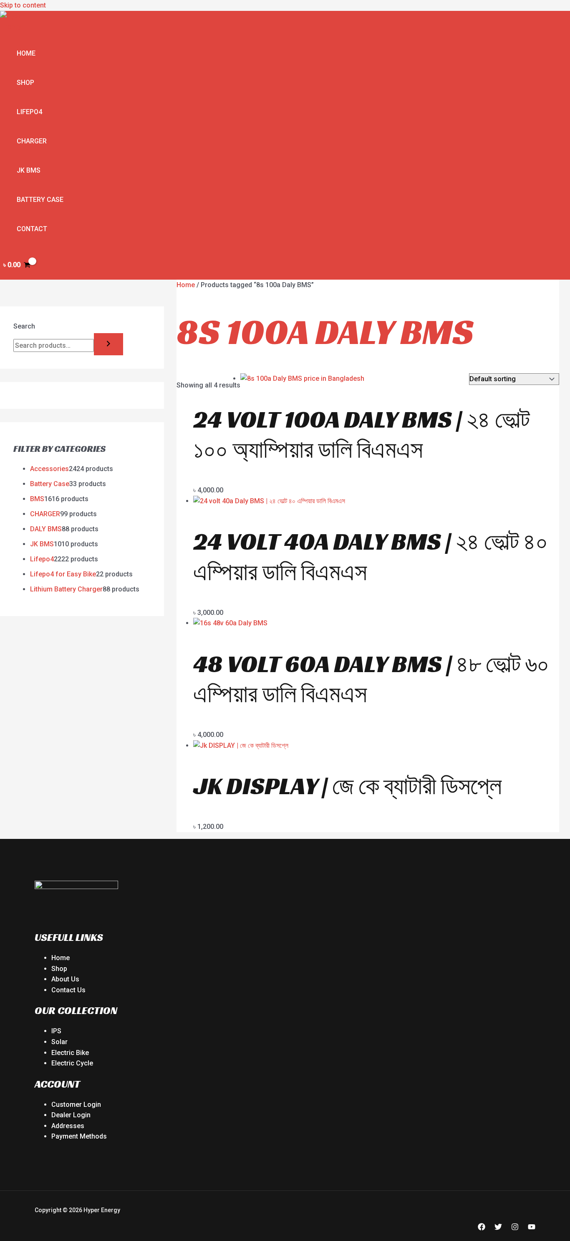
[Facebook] (481, 1228)
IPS (56, 1031)
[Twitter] (498, 1228)
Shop (25, 83)
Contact (32, 229)
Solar (59, 1042)
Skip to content (23, 5)
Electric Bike (70, 1053)
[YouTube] (531, 1228)
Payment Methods (79, 1136)
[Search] (108, 344)
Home (26, 53)
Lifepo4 (29, 112)
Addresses (67, 1126)
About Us (65, 979)
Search (24, 326)
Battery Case (40, 200)
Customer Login (76, 1104)
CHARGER (32, 141)
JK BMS (28, 170)
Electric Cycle (72, 1063)
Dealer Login (71, 1115)
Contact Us (68, 990)
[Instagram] (515, 1228)
